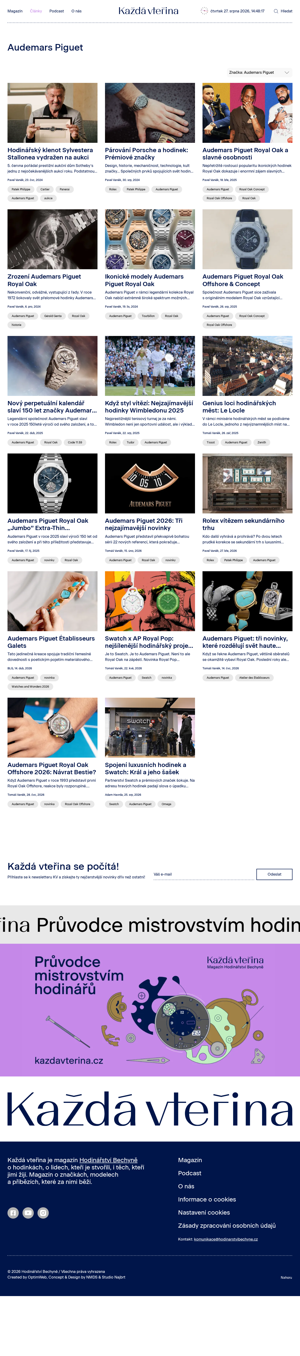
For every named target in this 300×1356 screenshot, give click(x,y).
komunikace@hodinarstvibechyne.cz (226, 1239)
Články (36, 11)
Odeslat (274, 874)
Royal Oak (249, 198)
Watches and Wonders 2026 (30, 686)
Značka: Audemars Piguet (251, 72)
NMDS (92, 1277)
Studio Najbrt (113, 1277)
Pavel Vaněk (16, 180)
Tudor (130, 442)
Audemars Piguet (23, 198)
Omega (166, 804)
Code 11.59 (75, 442)
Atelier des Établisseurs (254, 677)
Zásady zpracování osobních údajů (227, 1225)
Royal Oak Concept (252, 189)
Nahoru (286, 1278)
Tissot (211, 442)
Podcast (56, 11)
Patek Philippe (21, 189)
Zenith (262, 442)
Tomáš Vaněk (211, 433)
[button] (236, 11)
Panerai (65, 189)
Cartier (45, 189)
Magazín (15, 11)
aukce (48, 198)
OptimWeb (37, 1277)
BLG (10, 668)
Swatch (146, 677)
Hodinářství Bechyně (108, 1160)
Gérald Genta (53, 316)
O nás (76, 11)
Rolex (112, 189)
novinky (49, 560)
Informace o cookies (207, 1199)
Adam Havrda (114, 794)
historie (16, 325)
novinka (49, 677)
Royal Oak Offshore (219, 198)
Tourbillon (148, 316)
